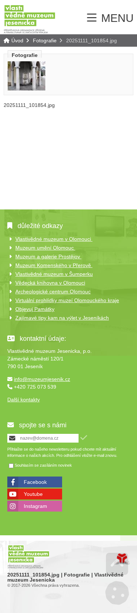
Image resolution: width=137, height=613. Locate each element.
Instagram (35, 506)
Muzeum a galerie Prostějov (48, 256)
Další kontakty (23, 399)
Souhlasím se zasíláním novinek (43, 465)
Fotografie (45, 40)
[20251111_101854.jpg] (26, 89)
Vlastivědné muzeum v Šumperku (54, 274)
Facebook (35, 482)
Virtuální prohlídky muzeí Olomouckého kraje (67, 300)
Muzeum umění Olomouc (45, 248)
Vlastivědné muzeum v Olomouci (53, 239)
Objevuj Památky (34, 309)
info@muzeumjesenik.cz (42, 379)
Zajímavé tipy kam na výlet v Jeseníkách (62, 318)
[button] (84, 438)
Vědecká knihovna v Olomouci (50, 283)
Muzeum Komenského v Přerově (53, 265)
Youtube (33, 494)
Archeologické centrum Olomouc (53, 291)
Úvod (29, 19)
